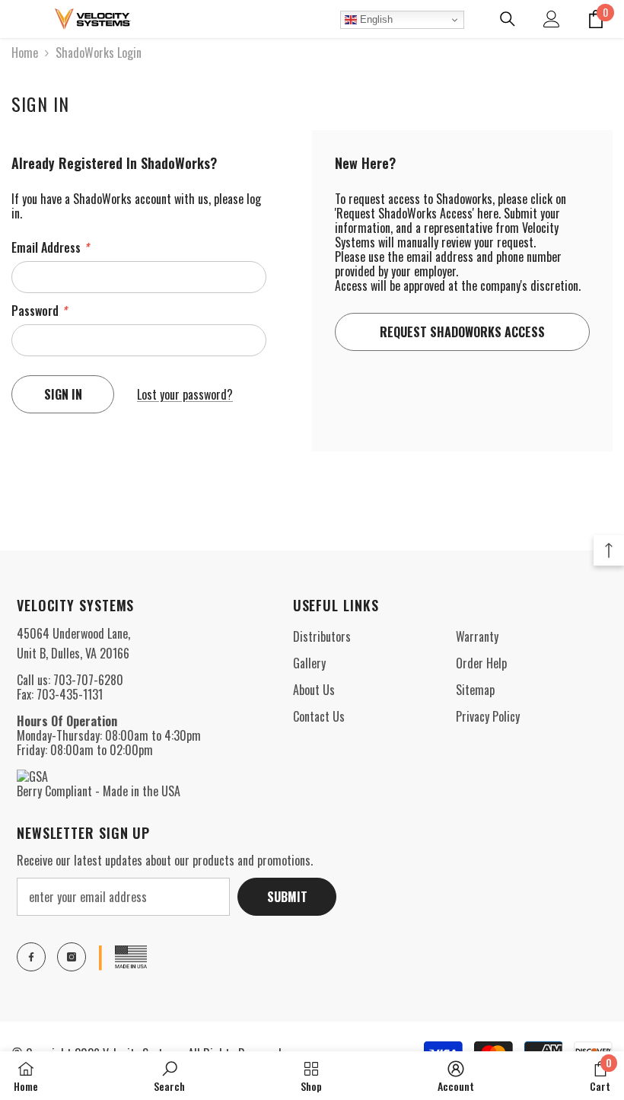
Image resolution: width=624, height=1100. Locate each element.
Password (39, 311)
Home (24, 53)
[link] (169, 1075)
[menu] (20, 19)
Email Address (50, 248)
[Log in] (551, 19)
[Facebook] (31, 956)
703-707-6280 (88, 680)
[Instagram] (71, 956)
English (375, 19)
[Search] (507, 19)
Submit (287, 897)
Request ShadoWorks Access (462, 332)
